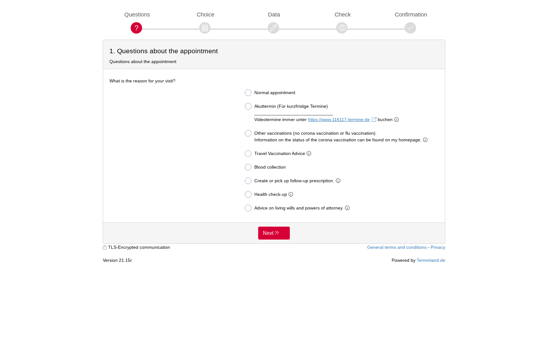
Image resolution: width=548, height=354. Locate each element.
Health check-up (270, 194)
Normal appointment (274, 92)
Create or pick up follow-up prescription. (294, 180)
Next (268, 233)
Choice (205, 14)
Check (343, 14)
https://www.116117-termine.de (339, 119)
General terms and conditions (397, 247)
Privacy (438, 247)
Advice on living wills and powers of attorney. (298, 207)
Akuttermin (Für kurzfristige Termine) (323, 113)
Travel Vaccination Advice (279, 153)
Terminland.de (431, 260)
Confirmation (411, 14)
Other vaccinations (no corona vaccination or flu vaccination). (337, 136)
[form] (274, 142)
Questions (137, 14)
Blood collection (270, 167)
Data (274, 14)
